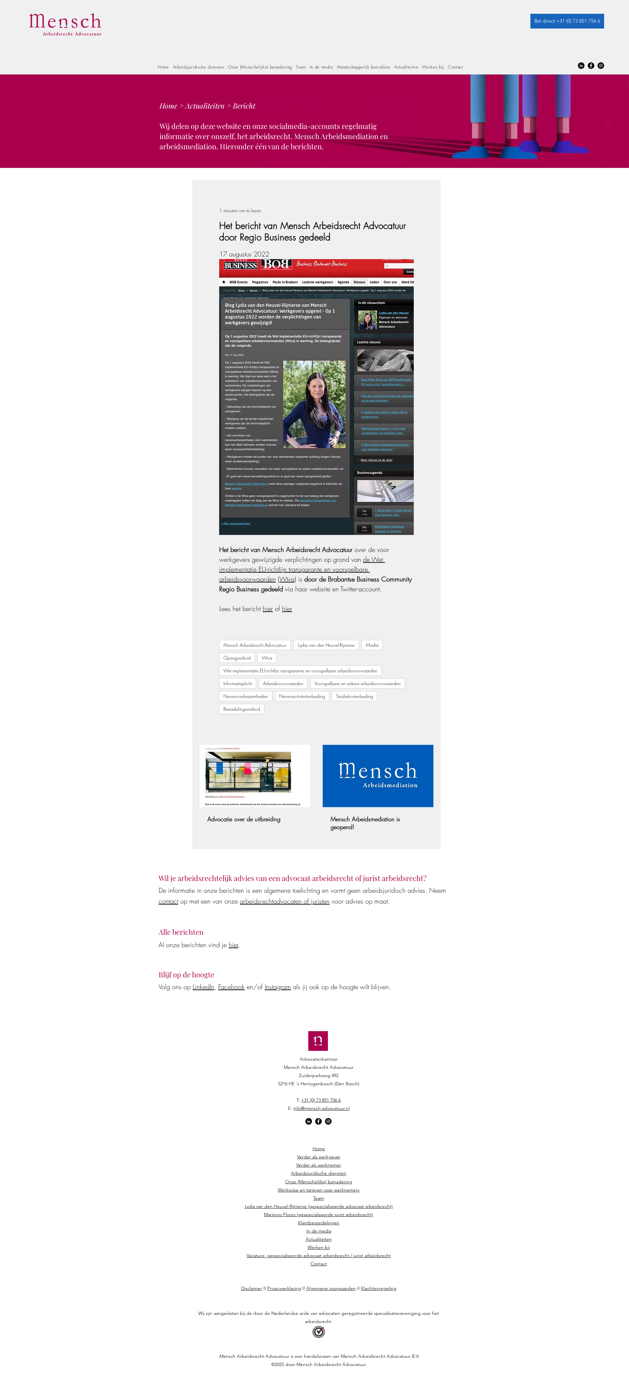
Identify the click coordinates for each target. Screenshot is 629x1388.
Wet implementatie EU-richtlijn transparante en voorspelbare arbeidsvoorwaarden (300, 670)
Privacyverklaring (284, 1288)
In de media (318, 1231)
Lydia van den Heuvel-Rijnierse (326, 645)
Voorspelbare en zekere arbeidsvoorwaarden (357, 683)
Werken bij (319, 1247)
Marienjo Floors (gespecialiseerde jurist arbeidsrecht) (318, 1214)
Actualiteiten (205, 106)
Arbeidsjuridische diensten (318, 1173)
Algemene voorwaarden (331, 1288)
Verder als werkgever (318, 1157)
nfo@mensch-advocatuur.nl (322, 1108)
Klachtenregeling (378, 1288)
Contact (319, 1264)
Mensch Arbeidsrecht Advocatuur (255, 645)
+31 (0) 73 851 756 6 (321, 1100)
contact (168, 901)
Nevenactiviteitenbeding (302, 696)
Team (318, 1198)
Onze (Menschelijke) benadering (318, 1182)
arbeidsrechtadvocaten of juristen (285, 901)
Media (372, 645)
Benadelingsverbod (241, 709)
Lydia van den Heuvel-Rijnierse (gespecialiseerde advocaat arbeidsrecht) (319, 1206)
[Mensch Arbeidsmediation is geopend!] (378, 776)
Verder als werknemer (318, 1165)
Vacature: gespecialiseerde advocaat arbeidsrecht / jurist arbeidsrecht (319, 1255)
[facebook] (591, 65)
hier (233, 944)
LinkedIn (203, 986)
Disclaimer (251, 1288)
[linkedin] (581, 65)
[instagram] (601, 65)
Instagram (278, 986)
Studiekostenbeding (354, 696)
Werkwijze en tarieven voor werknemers (318, 1190)
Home (168, 106)
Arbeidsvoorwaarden (283, 683)
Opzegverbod (237, 658)
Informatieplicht (237, 683)
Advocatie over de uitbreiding (243, 819)
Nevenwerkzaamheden (245, 696)
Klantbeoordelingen (318, 1223)
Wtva (267, 658)
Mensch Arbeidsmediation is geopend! (365, 823)
